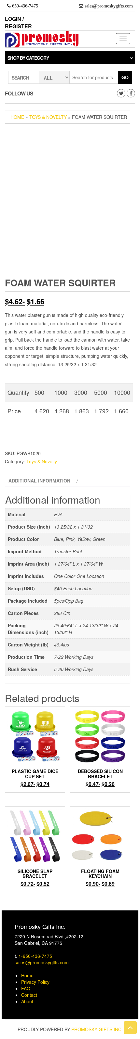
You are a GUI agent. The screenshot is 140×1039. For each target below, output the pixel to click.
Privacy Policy (35, 982)
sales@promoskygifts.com (42, 962)
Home (17, 117)
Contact (29, 995)
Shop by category (28, 58)
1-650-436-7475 (35, 956)
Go (125, 77)
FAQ (25, 988)
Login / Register (18, 22)
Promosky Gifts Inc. (97, 1029)
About (27, 1001)
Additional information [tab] (39, 480)
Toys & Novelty (48, 117)
